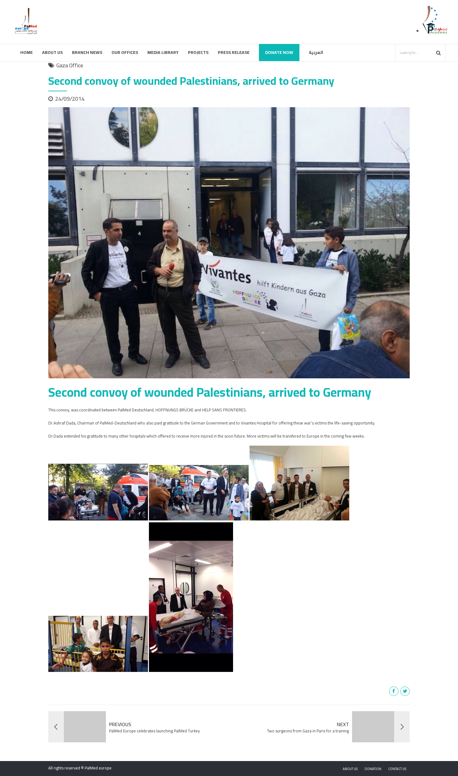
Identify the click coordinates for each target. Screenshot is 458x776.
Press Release (234, 52)
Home (26, 52)
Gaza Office (69, 65)
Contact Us (397, 769)
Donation (373, 769)
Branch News (87, 52)
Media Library (163, 52)
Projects (198, 52)
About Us (52, 52)
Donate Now (279, 52)
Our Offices (125, 52)
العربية (316, 52)
